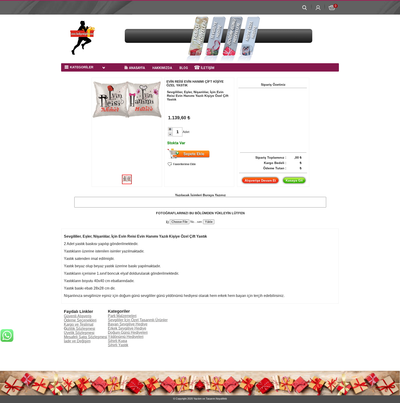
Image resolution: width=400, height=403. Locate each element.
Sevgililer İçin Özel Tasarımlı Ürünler (138, 320)
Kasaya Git (294, 180)
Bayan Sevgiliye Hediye (127, 324)
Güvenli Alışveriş (77, 316)
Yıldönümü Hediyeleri (126, 337)
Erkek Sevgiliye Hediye (127, 328)
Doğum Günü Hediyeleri (128, 332)
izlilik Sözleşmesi (81, 329)
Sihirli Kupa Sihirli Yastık (118, 343)
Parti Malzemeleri (122, 316)
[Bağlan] (7, 378)
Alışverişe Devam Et (260, 180)
